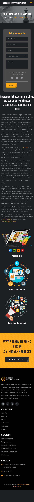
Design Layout (5, 442)
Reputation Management (9, 452)
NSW (10, 17)
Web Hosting (5, 455)
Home (5, 17)
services (25, 147)
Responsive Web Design (8, 445)
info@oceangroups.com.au (8, 221)
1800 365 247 (8, 471)
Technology (4, 426)
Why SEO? (4, 416)
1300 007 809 (6, 219)
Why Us (3, 419)
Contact (3, 429)
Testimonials (5, 423)
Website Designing (7, 438)
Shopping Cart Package (8, 448)
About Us (4, 413)
